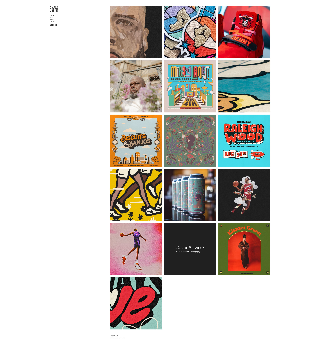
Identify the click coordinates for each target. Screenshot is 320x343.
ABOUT (52, 19)
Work (51, 17)
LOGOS (52, 15)
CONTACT (52, 21)
